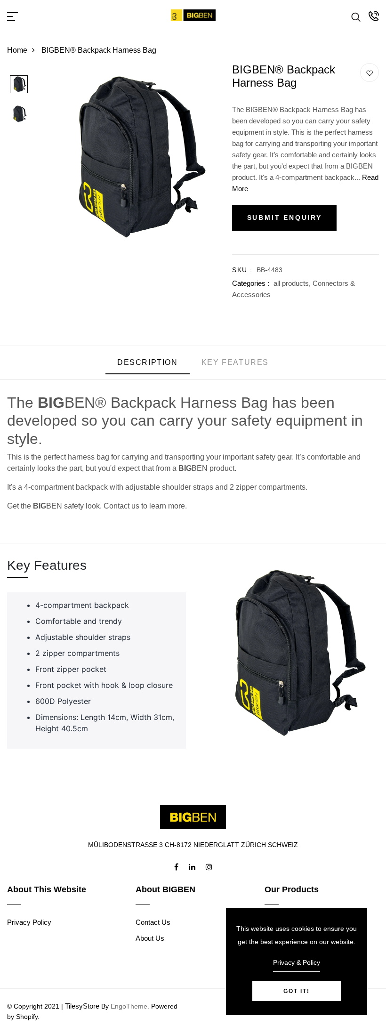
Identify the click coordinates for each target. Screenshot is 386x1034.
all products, (293, 283)
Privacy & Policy (296, 962)
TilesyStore (82, 1006)
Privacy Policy (29, 922)
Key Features (235, 362)
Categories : (250, 283)
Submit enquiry (284, 217)
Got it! (296, 991)
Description (147, 362)
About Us (150, 938)
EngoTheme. (130, 1006)
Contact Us (153, 922)
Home (17, 50)
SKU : (242, 270)
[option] (19, 85)
